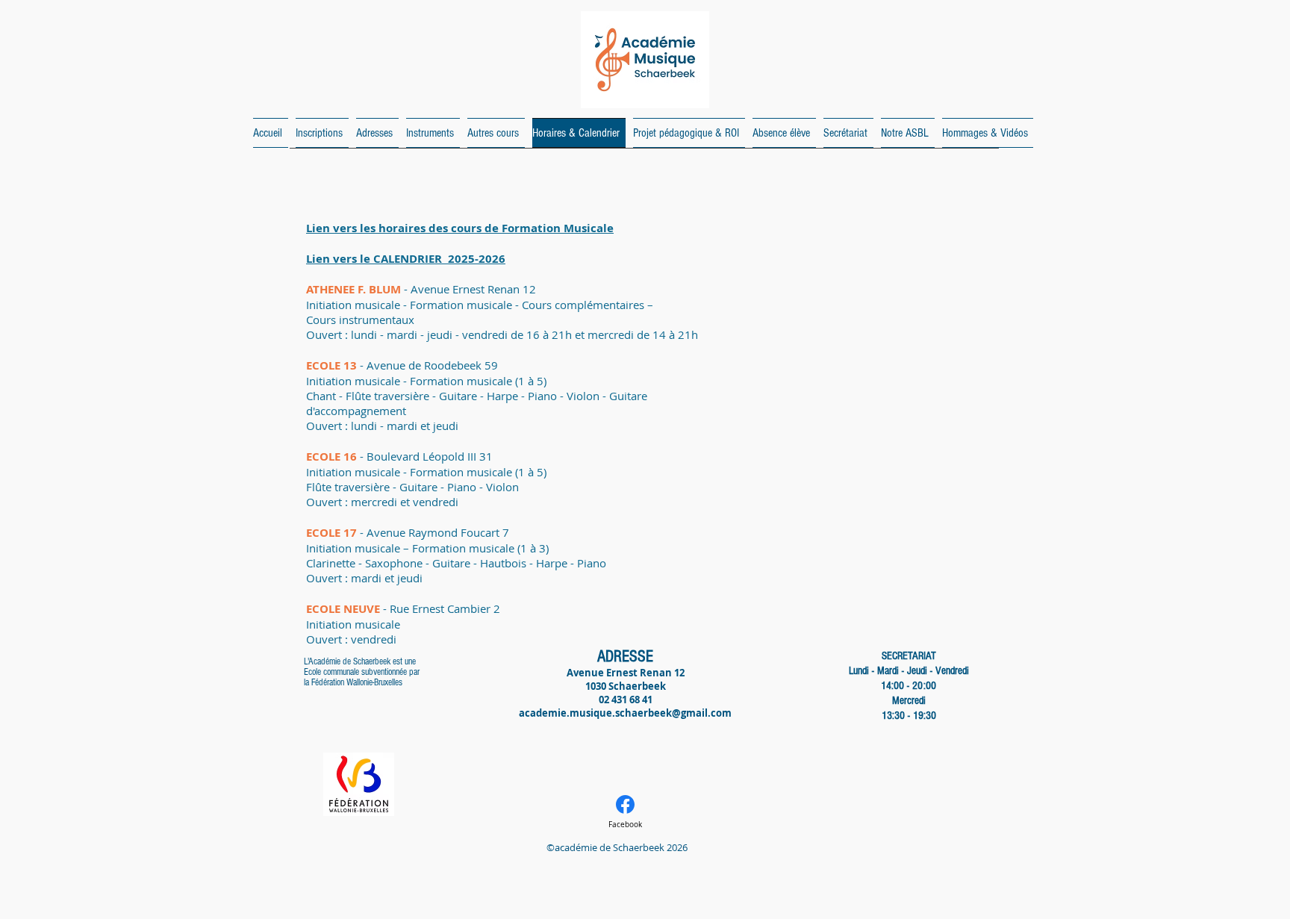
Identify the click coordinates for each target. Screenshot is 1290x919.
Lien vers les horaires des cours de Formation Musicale (460, 228)
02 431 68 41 (625, 699)
